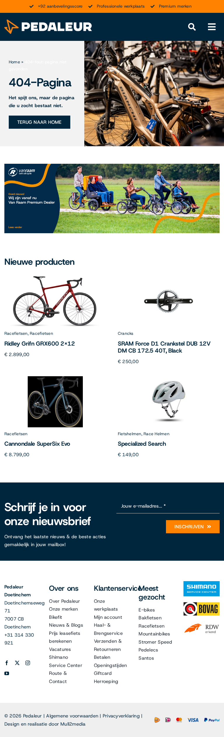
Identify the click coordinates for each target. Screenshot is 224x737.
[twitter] (17, 663)
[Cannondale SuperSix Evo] (55, 378)
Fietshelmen (129, 433)
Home (14, 62)
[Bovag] (201, 604)
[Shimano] (201, 583)
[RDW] (201, 624)
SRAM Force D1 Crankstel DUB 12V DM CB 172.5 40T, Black (164, 347)
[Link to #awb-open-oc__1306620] (212, 27)
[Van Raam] (112, 166)
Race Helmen (156, 433)
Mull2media (72, 724)
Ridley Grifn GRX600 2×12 (39, 343)
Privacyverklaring (121, 716)
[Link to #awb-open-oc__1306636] (192, 27)
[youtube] (6, 673)
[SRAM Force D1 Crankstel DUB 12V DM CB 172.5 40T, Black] (168, 278)
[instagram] (27, 663)
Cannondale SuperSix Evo (37, 443)
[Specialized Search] (168, 378)
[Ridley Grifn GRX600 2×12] (55, 278)
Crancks (126, 333)
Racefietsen (16, 333)
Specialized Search (142, 443)
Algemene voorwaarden (72, 716)
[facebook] (6, 663)
